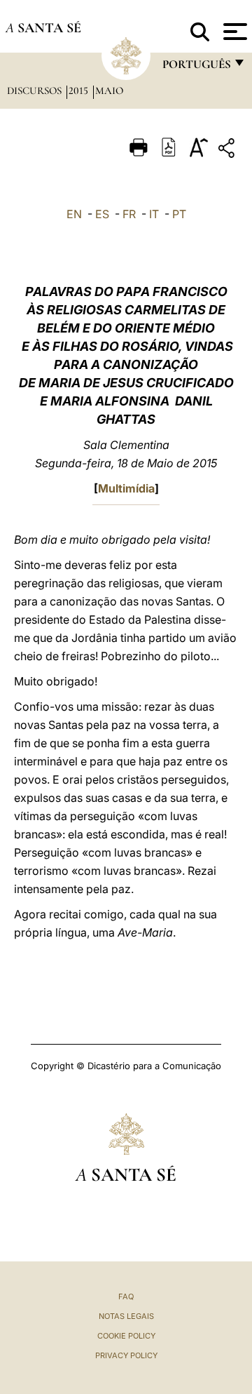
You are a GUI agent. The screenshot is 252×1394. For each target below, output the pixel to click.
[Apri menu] (233, 31)
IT (154, 214)
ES (102, 214)
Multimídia (126, 488)
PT (179, 214)
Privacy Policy (126, 1355)
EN (74, 214)
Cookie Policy (126, 1336)
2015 (80, 90)
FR (129, 214)
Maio (109, 90)
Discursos (35, 90)
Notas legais (126, 1316)
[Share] (228, 150)
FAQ (126, 1296)
